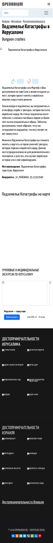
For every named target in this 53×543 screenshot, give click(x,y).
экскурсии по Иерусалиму (17, 274)
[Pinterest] (39, 536)
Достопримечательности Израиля (23, 502)
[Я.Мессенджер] (24, 536)
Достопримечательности (34, 21)
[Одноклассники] (17, 536)
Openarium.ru (21, 530)
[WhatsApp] (32, 536)
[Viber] (28, 536)
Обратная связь (37, 530)
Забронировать (12, 317)
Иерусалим (16, 21)
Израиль (6, 21)
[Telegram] (20, 536)
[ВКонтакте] (13, 536)
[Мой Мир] (36, 536)
